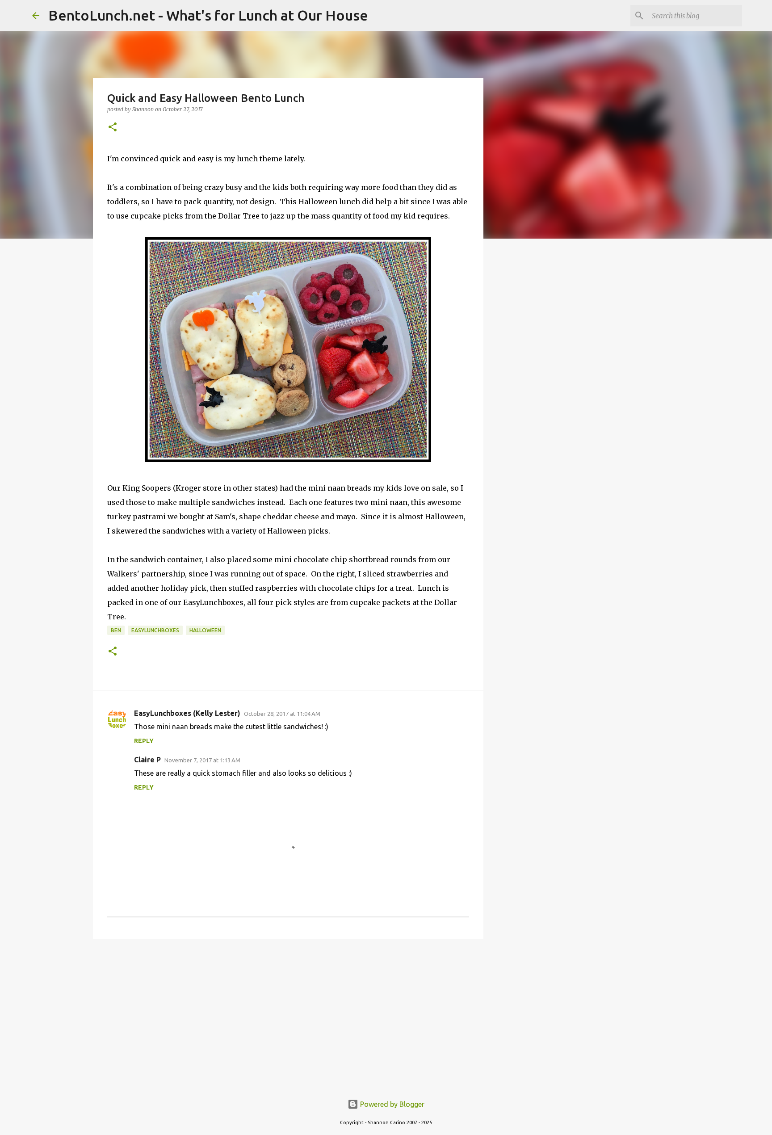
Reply (144, 740)
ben (116, 630)
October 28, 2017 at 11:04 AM (282, 713)
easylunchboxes (155, 630)
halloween (205, 630)
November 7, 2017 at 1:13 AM (202, 760)
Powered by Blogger (391, 1104)
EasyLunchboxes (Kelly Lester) (187, 713)
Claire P (147, 760)
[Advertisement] (288, 1014)
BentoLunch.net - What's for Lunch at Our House (208, 15)
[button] (112, 128)
